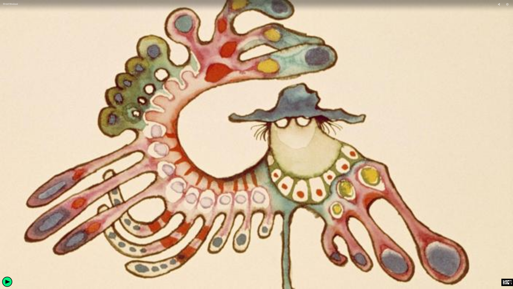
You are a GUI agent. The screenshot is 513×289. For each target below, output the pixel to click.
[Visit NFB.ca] (507, 282)
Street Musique (10, 4)
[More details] (507, 4)
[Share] (499, 4)
